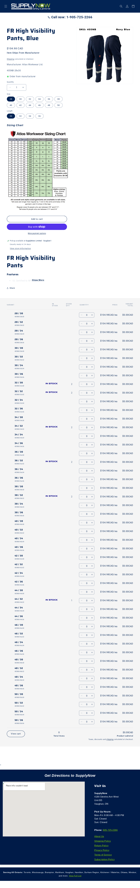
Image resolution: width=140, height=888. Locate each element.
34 (39, 99)
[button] (6, 6)
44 (30, 105)
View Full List (75, 876)
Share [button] (12, 288)
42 (20, 105)
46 (39, 105)
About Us (99, 836)
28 (11, 99)
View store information (20, 248)
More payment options (37, 233)
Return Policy (101, 845)
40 (11, 105)
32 (30, 99)
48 (49, 105)
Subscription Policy (104, 859)
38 (58, 99)
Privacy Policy (101, 850)
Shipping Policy (102, 841)
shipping (109, 739)
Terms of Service (103, 855)
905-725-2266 (110, 830)
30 (20, 99)
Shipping (10, 59)
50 (58, 105)
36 (49, 99)
